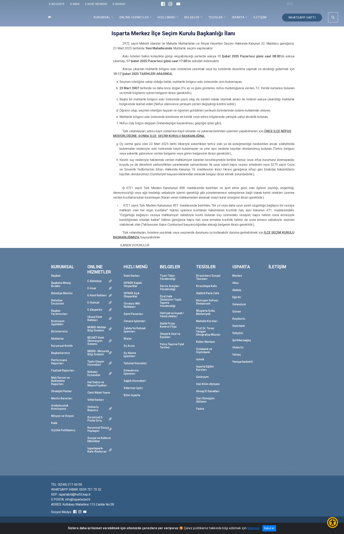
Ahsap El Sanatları (208, 391)
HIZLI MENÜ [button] (166, 17)
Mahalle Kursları (207, 321)
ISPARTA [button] (238, 17)
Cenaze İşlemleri (135, 321)
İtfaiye (128, 338)
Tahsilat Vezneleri (135, 363)
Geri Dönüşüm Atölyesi (205, 400)
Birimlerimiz (59, 331)
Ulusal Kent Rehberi (94, 318)
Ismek (200, 359)
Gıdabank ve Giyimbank (204, 350)
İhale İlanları (132, 275)
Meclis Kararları (61, 398)
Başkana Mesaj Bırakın (61, 284)
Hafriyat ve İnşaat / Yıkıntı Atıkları (172, 315)
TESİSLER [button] (215, 17)
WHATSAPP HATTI (302, 17)
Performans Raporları (59, 362)
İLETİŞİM (260, 17)
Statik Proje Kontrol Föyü (168, 325)
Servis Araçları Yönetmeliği (169, 287)
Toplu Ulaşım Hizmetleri (95, 363)
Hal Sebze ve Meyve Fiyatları (97, 384)
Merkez (237, 275)
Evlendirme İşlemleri (131, 372)
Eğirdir (236, 297)
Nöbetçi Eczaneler (94, 373)
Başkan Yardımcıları (59, 312)
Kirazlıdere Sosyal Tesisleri (208, 277)
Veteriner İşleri (133, 388)
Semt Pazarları (133, 314)
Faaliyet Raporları (62, 370)
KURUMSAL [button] (102, 17)
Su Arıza (129, 345)
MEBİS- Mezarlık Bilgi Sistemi (98, 353)
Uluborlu (237, 347)
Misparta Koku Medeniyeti (205, 312)
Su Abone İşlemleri (130, 354)
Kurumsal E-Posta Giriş (95, 419)
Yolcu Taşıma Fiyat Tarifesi (172, 346)
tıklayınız (253, 528)
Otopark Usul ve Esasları (170, 335)
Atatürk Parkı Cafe (207, 293)
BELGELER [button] (191, 17)
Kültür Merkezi (205, 341)
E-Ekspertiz (94, 309)
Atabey (236, 290)
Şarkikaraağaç (241, 340)
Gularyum (202, 376)
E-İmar (91, 288)
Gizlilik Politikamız (63, 430)
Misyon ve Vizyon (62, 415)
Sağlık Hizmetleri (135, 380)
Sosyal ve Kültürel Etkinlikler (99, 439)
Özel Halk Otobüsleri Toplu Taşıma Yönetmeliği (170, 301)
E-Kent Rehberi (97, 295)
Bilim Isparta (132, 395)
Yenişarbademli (242, 361)
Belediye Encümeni (57, 302)
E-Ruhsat (93, 302)
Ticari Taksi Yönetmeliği (167, 277)
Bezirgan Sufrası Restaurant (207, 302)
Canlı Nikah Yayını (98, 392)
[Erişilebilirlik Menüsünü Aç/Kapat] (332, 522)
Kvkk (54, 423)
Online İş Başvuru (93, 408)
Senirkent (238, 325)
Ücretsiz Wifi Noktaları (132, 305)
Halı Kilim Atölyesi (208, 384)
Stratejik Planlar (61, 391)
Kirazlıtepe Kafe (206, 286)
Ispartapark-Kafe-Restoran (97, 450)
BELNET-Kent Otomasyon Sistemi (95, 341)
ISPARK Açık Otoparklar (131, 295)
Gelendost (239, 304)
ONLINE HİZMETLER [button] (134, 17)
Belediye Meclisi (62, 293)
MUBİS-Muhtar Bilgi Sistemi (96, 329)
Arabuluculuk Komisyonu (59, 407)
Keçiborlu (238, 318)
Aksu (235, 282)
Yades (200, 408)
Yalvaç (236, 354)
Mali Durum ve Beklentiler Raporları (60, 381)
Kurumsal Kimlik (62, 345)
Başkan (56, 275)
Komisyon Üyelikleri (57, 322)
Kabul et (269, 528)
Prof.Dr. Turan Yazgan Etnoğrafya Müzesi (208, 331)
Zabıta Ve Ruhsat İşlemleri (134, 330)
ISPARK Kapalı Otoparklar (133, 284)
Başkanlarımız (60, 353)
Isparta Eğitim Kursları (205, 368)
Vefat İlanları (95, 399)
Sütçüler (237, 333)
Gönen (236, 311)
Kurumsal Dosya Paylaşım (98, 429)
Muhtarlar (57, 338)
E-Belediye (94, 281)
